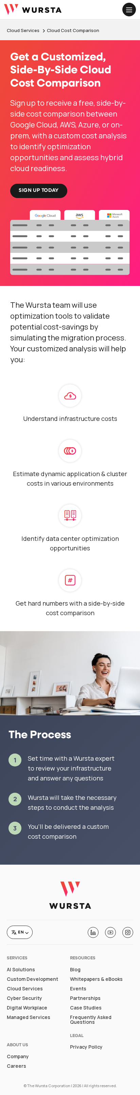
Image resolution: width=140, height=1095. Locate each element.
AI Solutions (21, 970)
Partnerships (85, 998)
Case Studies (86, 1008)
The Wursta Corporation (48, 1085)
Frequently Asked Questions (90, 1019)
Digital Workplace (27, 1008)
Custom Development (32, 979)
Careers (16, 1066)
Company (18, 1056)
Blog (75, 970)
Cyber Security (24, 998)
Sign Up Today (39, 190)
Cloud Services (25, 989)
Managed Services (28, 1017)
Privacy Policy (86, 1047)
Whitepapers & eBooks (96, 979)
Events (78, 989)
